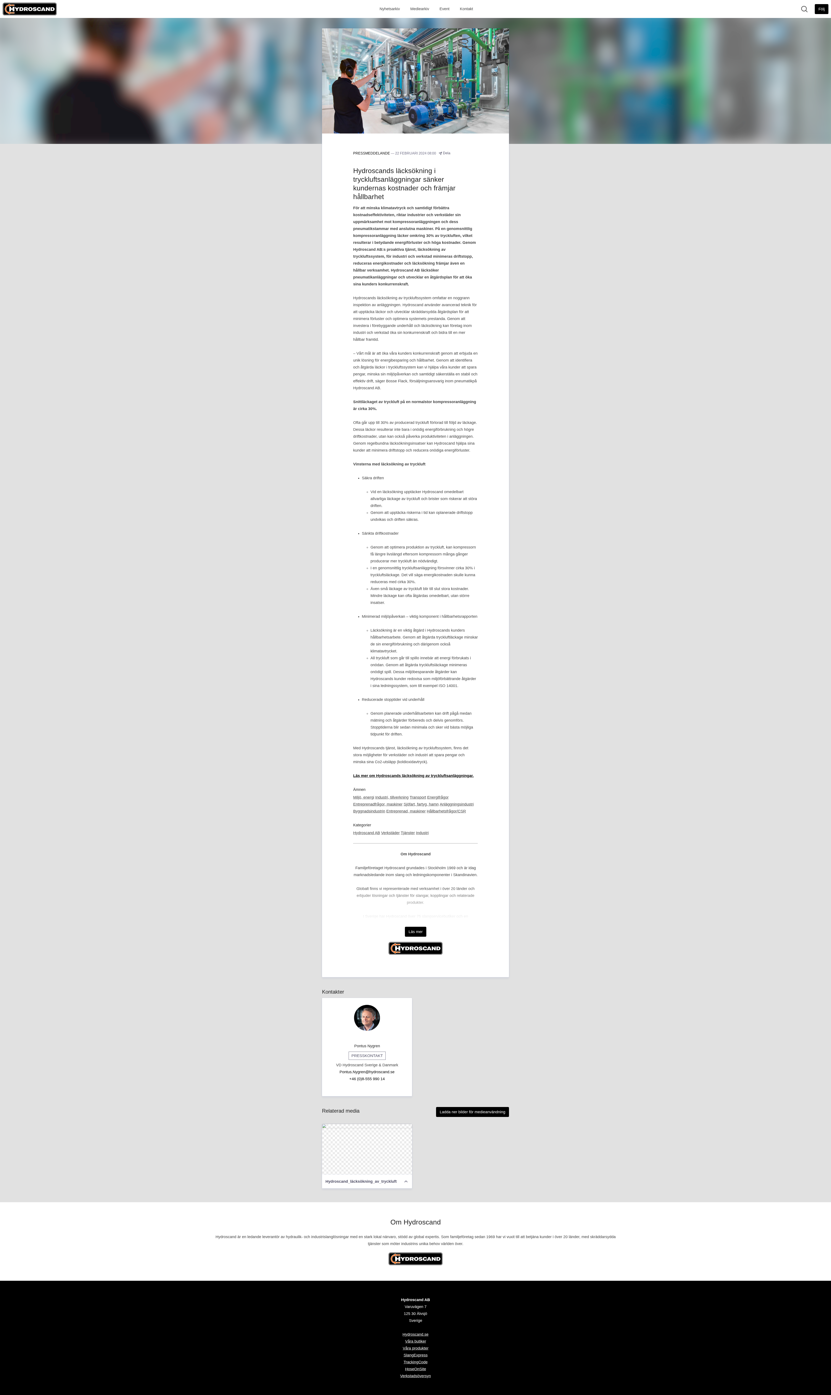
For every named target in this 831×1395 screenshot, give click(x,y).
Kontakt (466, 9)
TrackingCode (416, 1362)
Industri (422, 833)
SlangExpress (416, 1355)
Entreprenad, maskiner (406, 811)
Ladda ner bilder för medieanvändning (472, 1112)
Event (444, 9)
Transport (418, 797)
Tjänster (408, 833)
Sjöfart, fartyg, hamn (421, 804)
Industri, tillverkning (392, 797)
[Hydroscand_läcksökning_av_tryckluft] (367, 1149)
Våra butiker (415, 1341)
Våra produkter (415, 1348)
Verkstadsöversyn (415, 1376)
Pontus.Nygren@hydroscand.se (367, 1072)
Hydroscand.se (415, 1334)
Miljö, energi (363, 797)
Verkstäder (390, 833)
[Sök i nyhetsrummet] (804, 9)
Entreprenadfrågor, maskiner (378, 804)
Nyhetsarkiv (390, 9)
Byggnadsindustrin (369, 811)
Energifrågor (438, 797)
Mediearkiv (419, 9)
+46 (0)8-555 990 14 (367, 1079)
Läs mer (416, 932)
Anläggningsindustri (457, 804)
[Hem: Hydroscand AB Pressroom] (30, 9)
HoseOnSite (415, 1369)
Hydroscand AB (366, 833)
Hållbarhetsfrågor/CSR (446, 811)
